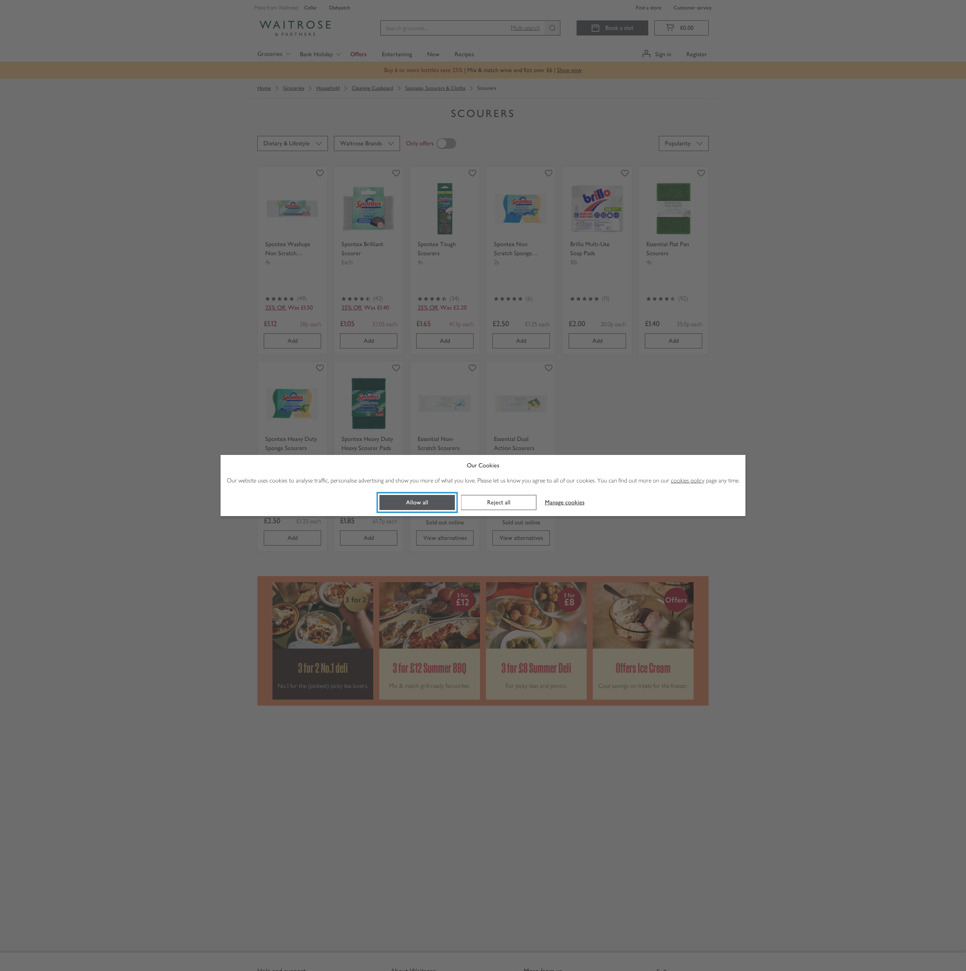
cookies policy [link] (688, 480)
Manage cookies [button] (565, 502)
